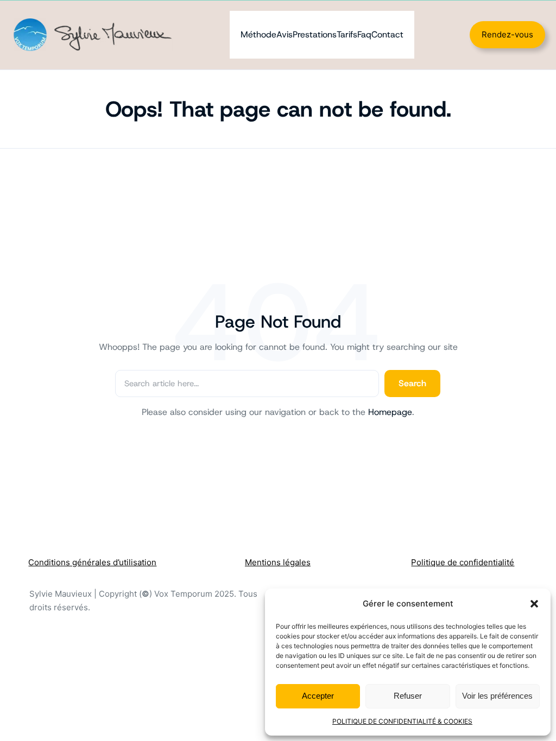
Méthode (258, 34)
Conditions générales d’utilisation (92, 562)
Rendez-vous (507, 34)
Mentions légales (278, 562)
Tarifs (347, 34)
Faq (364, 34)
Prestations (315, 34)
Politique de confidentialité (462, 562)
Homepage (390, 412)
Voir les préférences (497, 695)
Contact (387, 34)
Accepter (318, 695)
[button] (534, 603)
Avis (284, 34)
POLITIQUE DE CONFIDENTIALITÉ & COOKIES (402, 721)
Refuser (408, 695)
